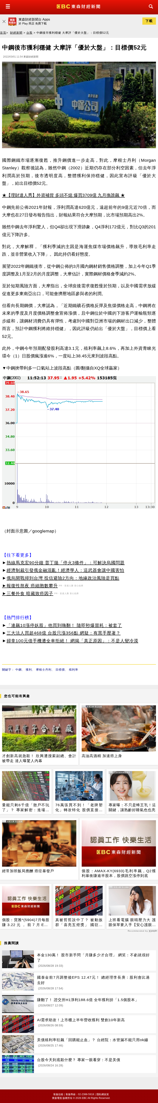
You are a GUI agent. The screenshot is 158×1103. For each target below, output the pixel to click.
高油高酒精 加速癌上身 (102, 756)
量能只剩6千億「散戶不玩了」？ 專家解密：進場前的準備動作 (25, 807)
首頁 (3, 32)
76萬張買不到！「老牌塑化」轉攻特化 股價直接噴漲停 (79, 807)
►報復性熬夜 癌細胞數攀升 (30, 585)
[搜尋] (150, 10)
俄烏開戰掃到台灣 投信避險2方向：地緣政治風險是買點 (63, 578)
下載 (149, 21)
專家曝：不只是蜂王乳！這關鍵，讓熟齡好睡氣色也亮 (132, 807)
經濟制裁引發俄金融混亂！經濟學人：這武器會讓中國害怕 (65, 570)
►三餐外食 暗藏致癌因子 (27, 593)
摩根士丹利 (43, 669)
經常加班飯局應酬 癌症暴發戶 (28, 871)
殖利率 (73, 669)
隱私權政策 (102, 1094)
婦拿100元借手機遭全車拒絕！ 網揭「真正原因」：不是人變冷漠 (72, 640)
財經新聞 (16, 32)
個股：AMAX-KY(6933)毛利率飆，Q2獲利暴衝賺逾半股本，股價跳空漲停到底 (119, 873)
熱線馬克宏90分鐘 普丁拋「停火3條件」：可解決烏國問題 (66, 562)
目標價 (60, 669)
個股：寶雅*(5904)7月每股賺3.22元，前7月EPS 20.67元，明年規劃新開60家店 (25, 922)
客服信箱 (58, 1094)
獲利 (29, 669)
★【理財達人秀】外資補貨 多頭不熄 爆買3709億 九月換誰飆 (60, 195)
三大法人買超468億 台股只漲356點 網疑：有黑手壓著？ (64, 633)
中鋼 (18, 669)
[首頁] (79, 6)
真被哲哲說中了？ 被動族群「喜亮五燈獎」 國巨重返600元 (79, 922)
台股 (29, 32)
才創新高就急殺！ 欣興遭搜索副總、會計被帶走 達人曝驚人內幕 (39, 758)
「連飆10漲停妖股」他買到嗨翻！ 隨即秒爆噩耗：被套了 (64, 625)
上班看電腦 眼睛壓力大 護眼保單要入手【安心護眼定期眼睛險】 (132, 922)
